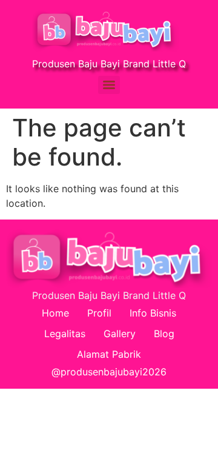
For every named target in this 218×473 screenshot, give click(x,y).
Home (55, 313)
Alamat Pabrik (109, 354)
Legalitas (64, 333)
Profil (99, 313)
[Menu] (109, 85)
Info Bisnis (153, 313)
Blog (164, 333)
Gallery (120, 333)
